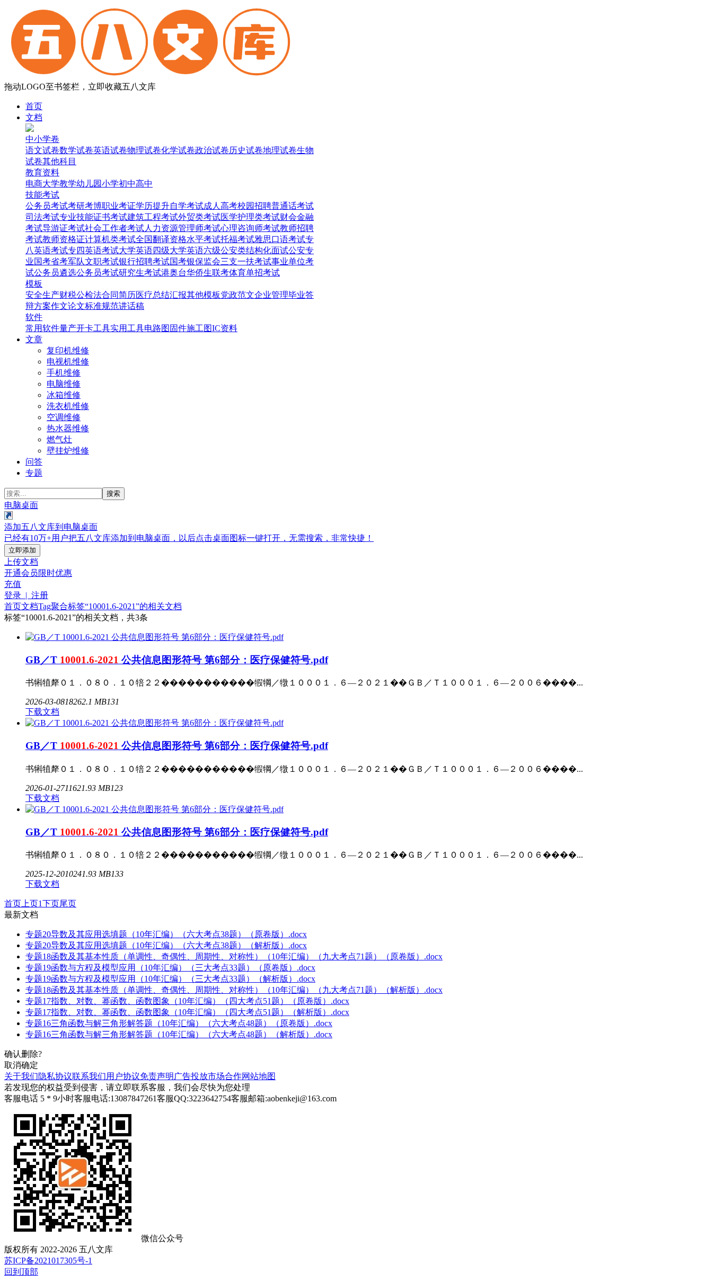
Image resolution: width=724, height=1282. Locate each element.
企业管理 (271, 294)
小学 (110, 183)
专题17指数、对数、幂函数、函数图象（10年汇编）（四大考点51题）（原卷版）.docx (187, 1000)
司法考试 (42, 216)
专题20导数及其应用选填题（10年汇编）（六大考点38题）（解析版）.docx (166, 945)
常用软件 (42, 328)
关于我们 (21, 1076)
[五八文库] (150, 76)
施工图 (199, 328)
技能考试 (42, 194)
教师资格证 (63, 239)
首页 (33, 106)
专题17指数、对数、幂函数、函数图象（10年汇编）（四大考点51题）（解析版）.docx (187, 1012)
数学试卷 (76, 150)
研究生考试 (140, 272)
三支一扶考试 (245, 261)
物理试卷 (144, 150)
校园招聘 (254, 205)
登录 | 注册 (26, 595)
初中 (127, 183)
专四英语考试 (93, 250)
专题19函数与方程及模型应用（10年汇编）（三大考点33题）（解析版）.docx (170, 978)
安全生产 (42, 294)
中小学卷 (42, 139)
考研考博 (85, 205)
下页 (50, 903)
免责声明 (157, 1076)
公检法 (89, 294)
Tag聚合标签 (61, 606)
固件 (178, 328)
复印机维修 (68, 350)
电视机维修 (68, 361)
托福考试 (237, 239)
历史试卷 (246, 150)
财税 (67, 294)
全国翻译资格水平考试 (178, 239)
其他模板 (203, 294)
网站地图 (259, 1076)
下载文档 (42, 711)
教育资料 (42, 172)
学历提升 (153, 205)
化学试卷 (178, 150)
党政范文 (237, 294)
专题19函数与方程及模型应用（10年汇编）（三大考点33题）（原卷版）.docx (170, 967)
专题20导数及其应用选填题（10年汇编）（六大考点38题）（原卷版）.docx (166, 934)
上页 (29, 903)
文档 (33, 117)
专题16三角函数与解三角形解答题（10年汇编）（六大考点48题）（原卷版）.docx (178, 1023)
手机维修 (64, 372)
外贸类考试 (199, 216)
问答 (33, 461)
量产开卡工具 (84, 328)
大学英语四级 (144, 250)
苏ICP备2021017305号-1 (48, 1260)
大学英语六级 (195, 250)
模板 (33, 283)
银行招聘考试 (144, 261)
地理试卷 (280, 150)
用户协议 (123, 1076)
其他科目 (59, 161)
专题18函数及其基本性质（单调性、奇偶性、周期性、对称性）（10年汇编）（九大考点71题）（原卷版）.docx (234, 956)
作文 (59, 305)
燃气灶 (59, 439)
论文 (76, 305)
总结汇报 (170, 294)
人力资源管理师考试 (182, 228)
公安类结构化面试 (254, 250)
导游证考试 (63, 228)
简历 (127, 294)
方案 (42, 305)
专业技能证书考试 (93, 216)
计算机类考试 (110, 239)
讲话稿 (131, 305)
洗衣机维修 (68, 406)
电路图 (157, 328)
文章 (33, 339)
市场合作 (225, 1076)
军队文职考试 (93, 261)
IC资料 (224, 328)
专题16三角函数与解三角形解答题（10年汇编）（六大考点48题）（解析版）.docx (178, 1034)
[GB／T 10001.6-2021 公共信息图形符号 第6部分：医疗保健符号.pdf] (154, 637)
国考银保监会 (195, 261)
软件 (33, 317)
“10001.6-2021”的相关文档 (133, 606)
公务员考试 (46, 205)
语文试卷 (42, 150)
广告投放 (191, 1076)
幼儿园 (89, 183)
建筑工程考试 (152, 216)
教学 (67, 183)
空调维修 (64, 417)
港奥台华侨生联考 (195, 272)
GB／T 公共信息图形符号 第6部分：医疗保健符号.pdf (176, 659)
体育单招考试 (254, 272)
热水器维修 (68, 428)
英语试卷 (110, 150)
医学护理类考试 (250, 216)
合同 (110, 294)
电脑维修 (64, 383)
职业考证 (119, 205)
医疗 (144, 294)
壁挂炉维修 (68, 450)
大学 (50, 183)
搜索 (113, 493)
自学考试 (187, 205)
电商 (33, 183)
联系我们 (89, 1076)
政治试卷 (212, 150)
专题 (33, 472)
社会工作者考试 (114, 228)
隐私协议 (55, 1076)
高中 (144, 183)
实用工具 (127, 328)
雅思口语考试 (279, 239)
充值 (12, 584)
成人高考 (220, 205)
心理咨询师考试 (250, 228)
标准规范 (102, 305)
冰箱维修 (64, 394)
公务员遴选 (55, 272)
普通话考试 (292, 205)
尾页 (67, 903)
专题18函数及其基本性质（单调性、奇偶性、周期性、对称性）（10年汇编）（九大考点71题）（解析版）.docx (234, 989)
